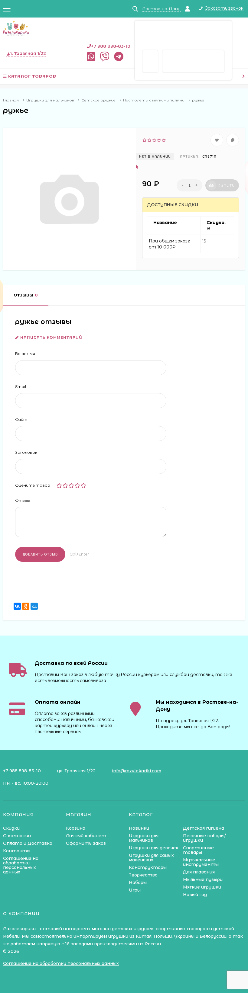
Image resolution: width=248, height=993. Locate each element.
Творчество (143, 875)
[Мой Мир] (34, 606)
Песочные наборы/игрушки (204, 838)
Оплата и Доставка (27, 843)
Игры (135, 890)
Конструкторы (148, 867)
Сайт (21, 419)
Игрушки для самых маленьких (151, 858)
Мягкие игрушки (202, 887)
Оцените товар (32, 485)
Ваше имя (25, 353)
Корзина (75, 828)
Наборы (138, 882)
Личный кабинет (86, 835)
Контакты (16, 851)
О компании (17, 835)
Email (20, 386)
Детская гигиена (203, 828)
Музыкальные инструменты (201, 862)
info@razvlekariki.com (136, 771)
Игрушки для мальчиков (143, 838)
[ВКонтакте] (17, 606)
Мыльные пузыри (203, 879)
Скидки (11, 828)
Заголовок (26, 452)
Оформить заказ (86, 843)
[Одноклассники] (25, 606)
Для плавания (199, 872)
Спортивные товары (198, 850)
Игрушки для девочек (153, 847)
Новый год (195, 894)
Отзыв (22, 500)
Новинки (139, 828)
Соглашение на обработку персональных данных (20, 865)
